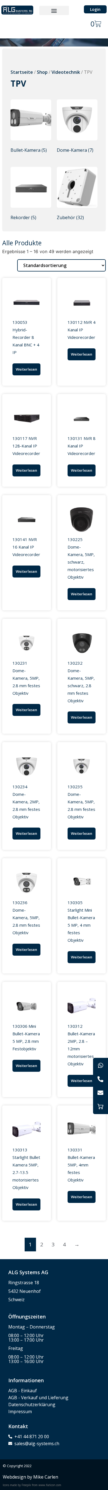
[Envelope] (100, 1093)
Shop (42, 72)
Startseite (22, 72)
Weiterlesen (26, 369)
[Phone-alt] (100, 1079)
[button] (54, 10)
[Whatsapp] (100, 1065)
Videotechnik (66, 72)
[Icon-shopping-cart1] (100, 1106)
